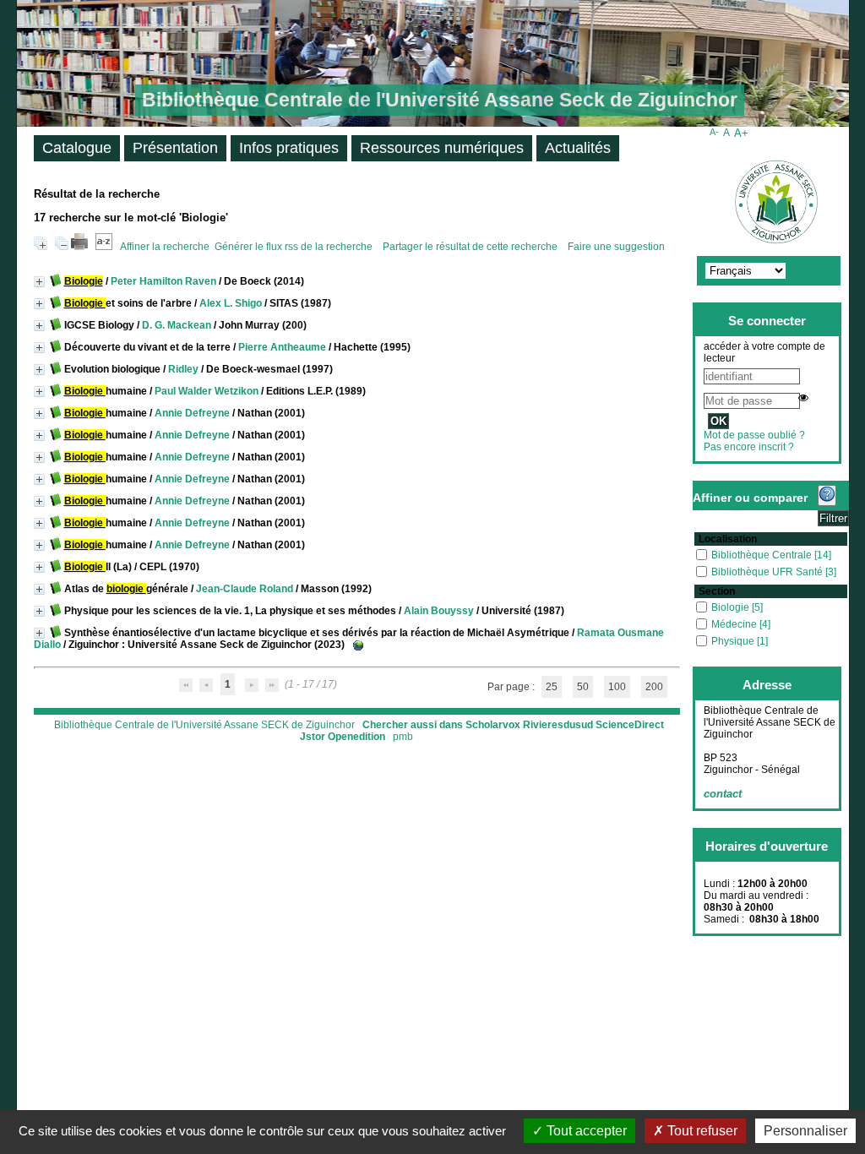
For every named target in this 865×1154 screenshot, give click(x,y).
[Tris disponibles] (103, 247)
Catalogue (77, 147)
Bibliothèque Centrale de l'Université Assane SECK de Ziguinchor (204, 725)
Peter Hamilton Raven (163, 281)
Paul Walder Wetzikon (206, 391)
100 (617, 687)
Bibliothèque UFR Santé (768, 572)
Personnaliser (805, 1131)
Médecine (735, 624)
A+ (741, 133)
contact (723, 793)
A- (714, 132)
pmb (403, 737)
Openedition (356, 737)
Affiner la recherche (164, 247)
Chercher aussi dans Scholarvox (441, 725)
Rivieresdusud (558, 725)
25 (552, 687)
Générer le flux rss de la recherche (294, 247)
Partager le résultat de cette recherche (471, 247)
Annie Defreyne (192, 413)
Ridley (183, 369)
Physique (734, 641)
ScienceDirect (630, 725)
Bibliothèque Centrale (762, 555)
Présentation (175, 147)
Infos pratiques (289, 147)
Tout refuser (700, 1131)
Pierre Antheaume (282, 347)
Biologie (731, 607)
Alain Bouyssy (439, 611)
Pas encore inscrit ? (749, 447)
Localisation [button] (728, 539)
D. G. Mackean (176, 325)
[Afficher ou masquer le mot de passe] (803, 398)
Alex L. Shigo (230, 303)
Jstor (312, 737)
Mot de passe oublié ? (754, 435)
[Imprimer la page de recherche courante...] (79, 247)
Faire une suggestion (616, 247)
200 (654, 687)
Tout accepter (585, 1131)
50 (583, 687)
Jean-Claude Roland (244, 589)
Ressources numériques (442, 147)
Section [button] (717, 591)
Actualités (578, 147)
